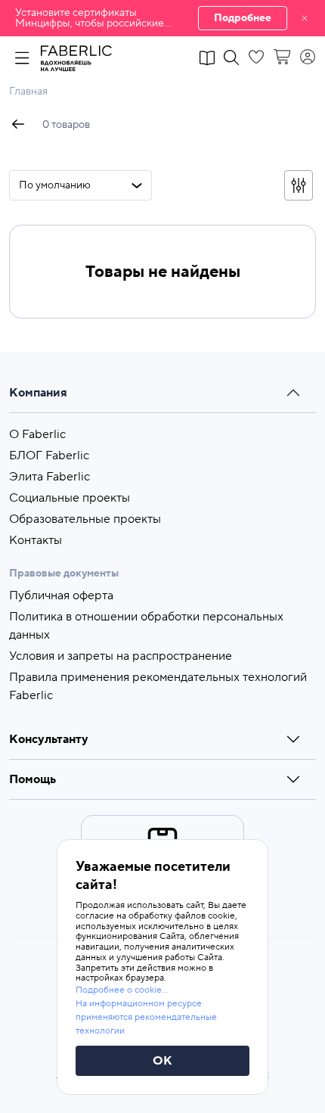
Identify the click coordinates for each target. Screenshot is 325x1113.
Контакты (35, 540)
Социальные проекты (69, 497)
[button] (162, 18)
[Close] (304, 18)
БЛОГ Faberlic (49, 455)
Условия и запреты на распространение (120, 656)
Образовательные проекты (85, 519)
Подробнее (242, 18)
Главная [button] (28, 91)
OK (162, 1060)
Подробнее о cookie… (122, 990)
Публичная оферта (61, 595)
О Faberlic (37, 434)
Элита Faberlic (49, 476)
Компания (38, 392)
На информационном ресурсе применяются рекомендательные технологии (146, 1017)
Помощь (32, 779)
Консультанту (48, 739)
